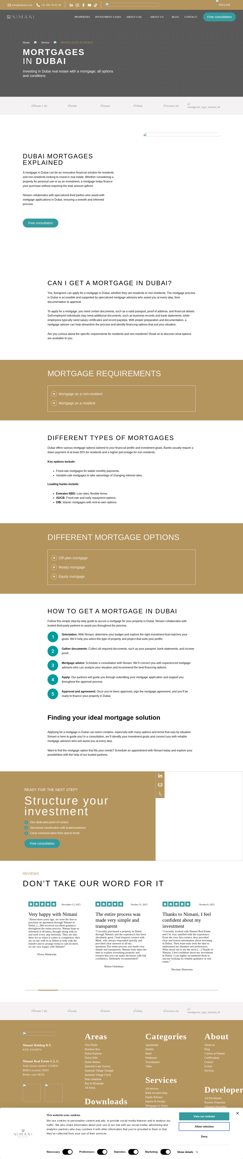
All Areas (90, 1087)
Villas (148, 1066)
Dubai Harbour (93, 1053)
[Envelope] (160, 784)
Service (45, 42)
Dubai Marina (92, 1062)
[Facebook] (83, 5)
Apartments (151, 1044)
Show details (185, 1151)
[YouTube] (89, 5)
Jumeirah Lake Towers (97, 1066)
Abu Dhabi (91, 1044)
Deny (204, 1136)
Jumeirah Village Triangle (99, 1070)
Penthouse (151, 1057)
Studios (149, 1049)
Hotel (148, 1053)
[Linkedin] (71, 5)
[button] (231, 5)
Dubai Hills (91, 1057)
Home (26, 42)
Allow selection (204, 1126)
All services (152, 1088)
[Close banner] (237, 1113)
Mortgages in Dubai (156, 1105)
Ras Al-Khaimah (94, 1083)
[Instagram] (77, 5)
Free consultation (219, 17)
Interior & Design (155, 1101)
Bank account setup (156, 1092)
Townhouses (152, 1062)
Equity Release (153, 1097)
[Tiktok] (95, 5)
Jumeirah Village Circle (98, 1074)
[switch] (102, 1152)
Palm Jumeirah (93, 1079)
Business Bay (92, 1049)
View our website (204, 1116)
